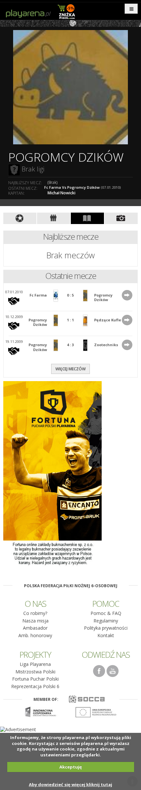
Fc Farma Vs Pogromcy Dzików (82, 187)
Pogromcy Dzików (103, 297)
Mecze (19, 218)
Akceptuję (70, 767)
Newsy (87, 218)
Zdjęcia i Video (121, 218)
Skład (53, 218)
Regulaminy (105, 621)
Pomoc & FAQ (106, 613)
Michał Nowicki (61, 193)
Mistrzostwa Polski (35, 672)
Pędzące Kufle (107, 319)
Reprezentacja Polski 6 (35, 686)
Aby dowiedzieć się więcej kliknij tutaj (70, 784)
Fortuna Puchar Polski (35, 679)
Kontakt (105, 635)
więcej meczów (70, 369)
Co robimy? (35, 613)
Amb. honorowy (35, 635)
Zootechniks (106, 344)
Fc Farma (38, 295)
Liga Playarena (35, 664)
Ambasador (35, 628)
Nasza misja (35, 621)
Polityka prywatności (106, 628)
